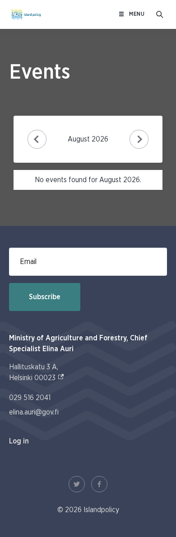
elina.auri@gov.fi (34, 412)
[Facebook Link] (99, 484)
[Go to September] (139, 139)
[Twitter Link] (77, 484)
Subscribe (44, 297)
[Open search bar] (160, 14)
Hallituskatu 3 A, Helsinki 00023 (37, 372)
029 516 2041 (30, 397)
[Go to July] (37, 139)
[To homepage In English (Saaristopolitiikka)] (26, 14)
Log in (19, 441)
